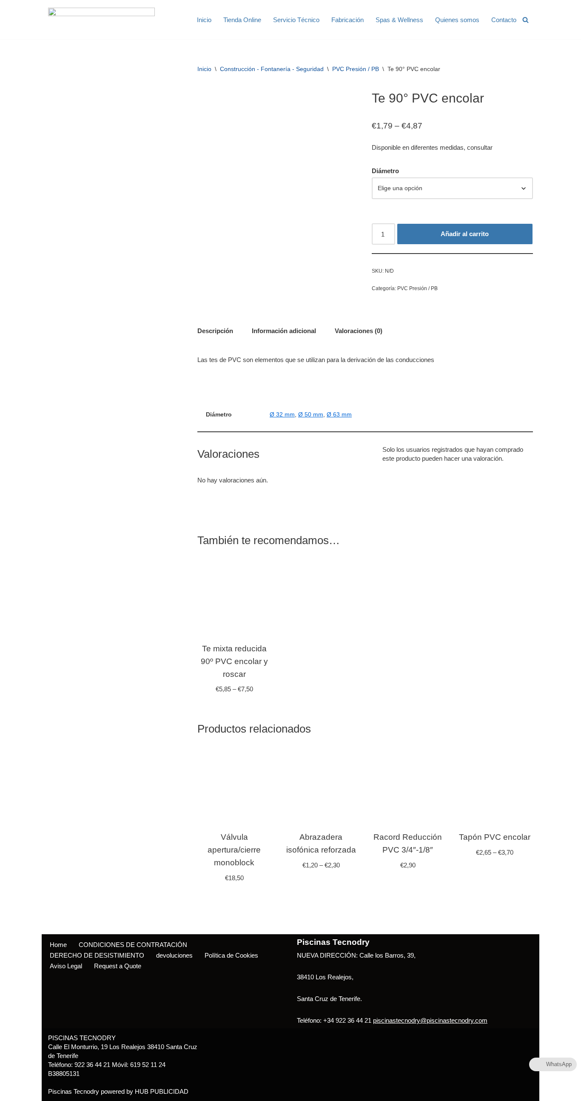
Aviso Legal (66, 966)
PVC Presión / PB (355, 69)
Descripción (215, 330)
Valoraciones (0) (358, 330)
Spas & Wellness (399, 19)
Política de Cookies (231, 955)
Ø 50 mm (310, 414)
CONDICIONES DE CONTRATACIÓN (133, 944)
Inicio (204, 19)
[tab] (215, 330)
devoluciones (174, 955)
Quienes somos (457, 19)
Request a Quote (117, 966)
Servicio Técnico (296, 19)
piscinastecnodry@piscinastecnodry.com (430, 1020)
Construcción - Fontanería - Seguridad (272, 69)
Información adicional (284, 330)
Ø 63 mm (339, 414)
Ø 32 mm (282, 414)
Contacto (503, 19)
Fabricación (347, 19)
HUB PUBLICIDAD (161, 1091)
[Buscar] (525, 20)
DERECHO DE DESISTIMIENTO (97, 955)
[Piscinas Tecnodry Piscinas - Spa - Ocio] (101, 19)
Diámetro (385, 170)
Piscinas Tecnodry (73, 1091)
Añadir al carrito (465, 233)
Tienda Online (242, 19)
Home (58, 944)
